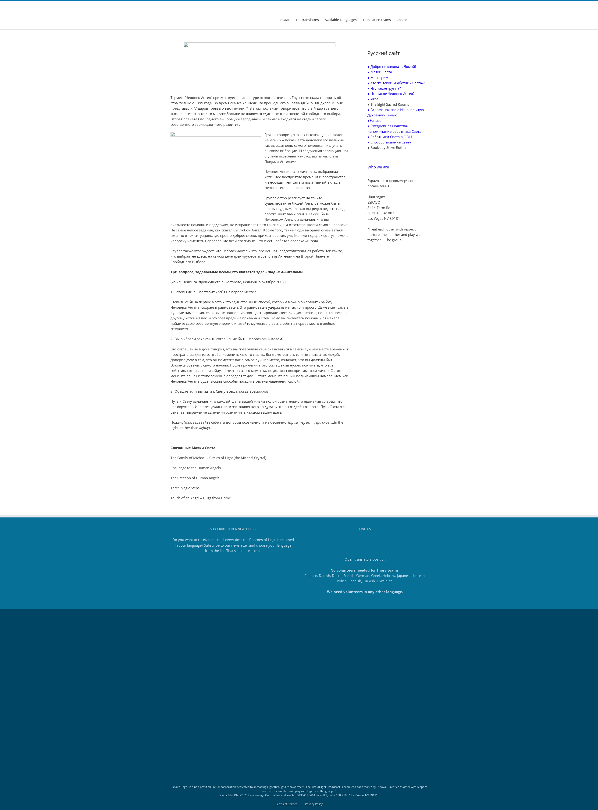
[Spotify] (377, 540)
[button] (420, 19)
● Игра (372, 99)
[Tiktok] (365, 540)
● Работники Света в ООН (389, 136)
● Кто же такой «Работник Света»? (396, 82)
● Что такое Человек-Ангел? (390, 93)
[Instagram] (358, 540)
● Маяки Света (379, 72)
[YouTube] (371, 540)
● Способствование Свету (389, 142)
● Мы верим (377, 77)
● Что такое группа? (384, 88)
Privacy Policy (314, 804)
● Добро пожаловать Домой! (391, 66)
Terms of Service (286, 804)
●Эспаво (374, 120)
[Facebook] (352, 540)
